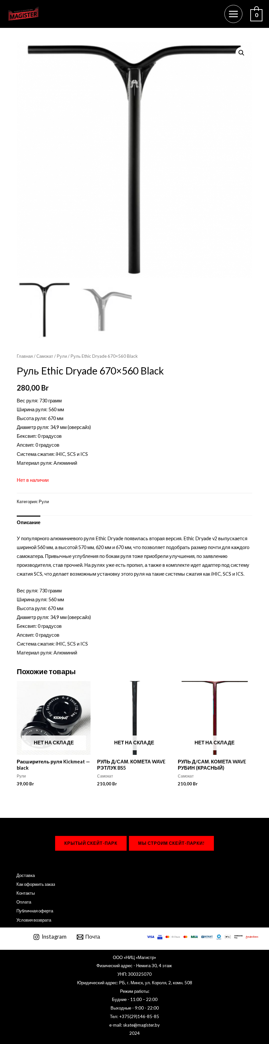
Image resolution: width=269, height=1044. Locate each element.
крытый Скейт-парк (90, 843)
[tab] (28, 522)
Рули (62, 356)
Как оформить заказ (35, 884)
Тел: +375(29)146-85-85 (134, 1016)
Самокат (44, 356)
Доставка (25, 875)
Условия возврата (33, 920)
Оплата (23, 902)
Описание (28, 522)
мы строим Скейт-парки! (171, 843)
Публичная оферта (34, 910)
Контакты (25, 893)
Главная (25, 356)
